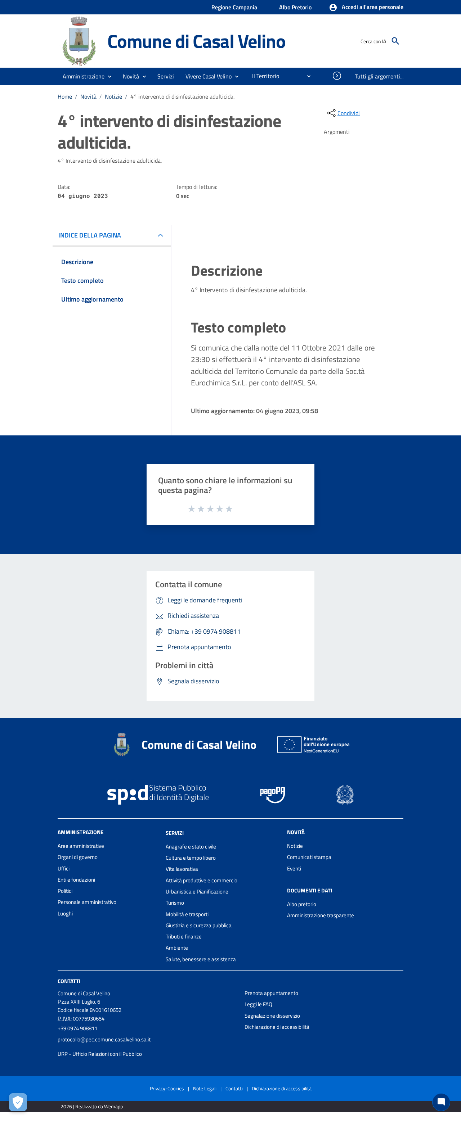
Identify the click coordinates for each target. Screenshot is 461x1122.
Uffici (64, 868)
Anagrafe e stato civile (191, 846)
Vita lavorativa (182, 869)
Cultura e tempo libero (191, 858)
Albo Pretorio (295, 7)
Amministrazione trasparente (320, 915)
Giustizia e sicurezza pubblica (199, 925)
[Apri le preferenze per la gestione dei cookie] (18, 1102)
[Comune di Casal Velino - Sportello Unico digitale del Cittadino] (79, 40)
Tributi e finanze (184, 936)
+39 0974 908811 (77, 1028)
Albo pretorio (301, 904)
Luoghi (65, 913)
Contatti (69, 981)
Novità (88, 96)
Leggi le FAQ (258, 1004)
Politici (65, 891)
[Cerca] (395, 41)
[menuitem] (262, 75)
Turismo (175, 903)
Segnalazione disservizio (272, 1016)
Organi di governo (78, 857)
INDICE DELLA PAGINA (89, 235)
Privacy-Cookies (167, 1088)
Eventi (294, 868)
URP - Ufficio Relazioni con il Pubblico (100, 1054)
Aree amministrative (81, 846)
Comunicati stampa (309, 857)
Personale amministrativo (87, 902)
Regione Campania (234, 7)
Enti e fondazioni (76, 880)
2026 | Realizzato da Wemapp (92, 1106)
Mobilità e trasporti (187, 914)
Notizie (113, 96)
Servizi (175, 833)
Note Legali (204, 1088)
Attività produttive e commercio (201, 880)
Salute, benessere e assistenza (201, 959)
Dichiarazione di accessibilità (277, 1027)
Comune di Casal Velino (196, 41)
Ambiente (177, 948)
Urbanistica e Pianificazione (197, 891)
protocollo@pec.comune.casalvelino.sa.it (104, 1039)
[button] (366, 7)
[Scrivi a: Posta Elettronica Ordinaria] (147, 1046)
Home (65, 96)
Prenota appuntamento (271, 993)
